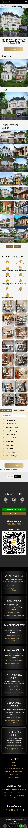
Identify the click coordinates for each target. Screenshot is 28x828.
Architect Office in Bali (14, 612)
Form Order (14, 513)
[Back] (2, 6)
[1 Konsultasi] (21, 826)
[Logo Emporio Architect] (5, 2)
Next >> (17, 246)
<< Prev (9, 246)
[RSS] (23, 810)
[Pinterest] (18, 810)
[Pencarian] (9, 826)
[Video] (13, 826)
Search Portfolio (6, 410)
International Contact (14, 509)
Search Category (19, 410)
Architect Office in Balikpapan (14, 745)
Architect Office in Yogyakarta (14, 689)
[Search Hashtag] (5, 6)
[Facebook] (6, 810)
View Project (14, 49)
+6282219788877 (14, 523)
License (15, 469)
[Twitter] (20, 810)
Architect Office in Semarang (14, 717)
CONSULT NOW (14, 465)
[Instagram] (9, 810)
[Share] (17, 826)
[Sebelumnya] (5, 826)
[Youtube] (12, 810)
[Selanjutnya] (25, 826)
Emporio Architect (10, 819)
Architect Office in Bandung (14, 635)
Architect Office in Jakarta (14, 586)
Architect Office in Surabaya (14, 660)
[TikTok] (15, 810)
